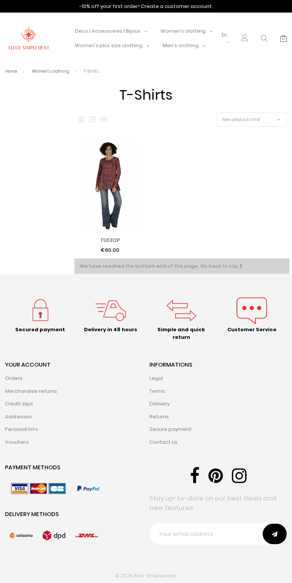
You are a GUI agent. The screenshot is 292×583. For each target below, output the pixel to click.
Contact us (163, 442)
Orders (13, 378)
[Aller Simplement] (28, 38)
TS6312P (110, 240)
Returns (159, 416)
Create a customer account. (177, 6)
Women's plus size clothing (109, 45)
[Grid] (81, 119)
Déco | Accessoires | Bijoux (107, 31)
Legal (156, 378)
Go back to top (219, 266)
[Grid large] (92, 119)
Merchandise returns (31, 391)
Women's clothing (183, 31)
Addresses (18, 416)
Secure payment (170, 429)
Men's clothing (181, 45)
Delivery (159, 403)
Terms (157, 391)
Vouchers (17, 442)
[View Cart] (283, 38)
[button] (245, 38)
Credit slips (19, 403)
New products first (241, 119)
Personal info (21, 429)
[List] (103, 119)
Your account (28, 365)
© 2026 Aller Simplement (146, 575)
